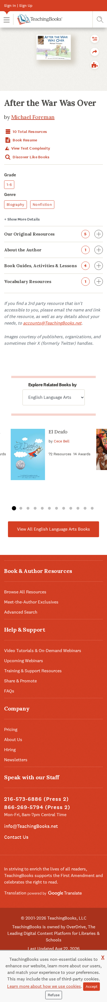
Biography (15, 204)
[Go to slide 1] (13, 508)
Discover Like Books (31, 157)
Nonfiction (42, 204)
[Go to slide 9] (71, 508)
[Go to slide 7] (56, 508)
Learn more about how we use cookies (44, 986)
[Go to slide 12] (92, 508)
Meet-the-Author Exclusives (31, 602)
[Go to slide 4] (35, 508)
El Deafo (58, 432)
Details (22, 219)
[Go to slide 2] (21, 508)
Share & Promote (20, 681)
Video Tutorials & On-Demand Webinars (42, 650)
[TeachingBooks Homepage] (37, 19)
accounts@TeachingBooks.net (52, 323)
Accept (91, 986)
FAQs (9, 691)
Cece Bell (61, 441)
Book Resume (24, 140)
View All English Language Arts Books (53, 529)
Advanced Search (20, 612)
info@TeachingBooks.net (31, 826)
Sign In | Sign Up (18, 5)
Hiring (10, 750)
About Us (13, 739)
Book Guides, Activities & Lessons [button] (45, 265)
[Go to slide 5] (42, 508)
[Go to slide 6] (49, 508)
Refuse (54, 994)
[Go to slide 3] (28, 508)
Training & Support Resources (33, 671)
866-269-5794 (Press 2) (37, 807)
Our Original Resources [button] (45, 234)
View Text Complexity (30, 148)
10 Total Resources (29, 131)
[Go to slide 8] (63, 508)
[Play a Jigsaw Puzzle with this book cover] (95, 65)
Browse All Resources (25, 592)
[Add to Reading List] (95, 39)
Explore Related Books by (52, 384)
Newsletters (15, 760)
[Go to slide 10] (78, 508)
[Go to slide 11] (85, 508)
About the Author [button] (45, 249)
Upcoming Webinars (23, 661)
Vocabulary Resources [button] (45, 281)
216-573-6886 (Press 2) (36, 799)
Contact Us (16, 837)
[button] (7, 19)
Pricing (10, 729)
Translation (15, 893)
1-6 (9, 184)
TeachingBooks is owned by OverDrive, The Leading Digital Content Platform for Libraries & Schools (53, 933)
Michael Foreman (33, 117)
